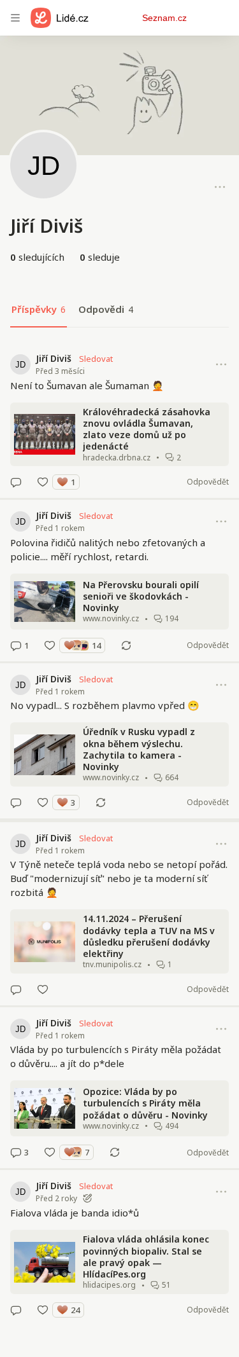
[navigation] (15, 18)
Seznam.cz (164, 18)
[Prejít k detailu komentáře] (16, 482)
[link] (119, 420)
